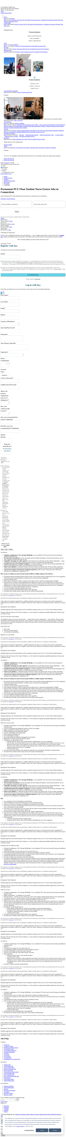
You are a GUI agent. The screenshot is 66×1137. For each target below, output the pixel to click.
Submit (10, 549)
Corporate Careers (8, 1046)
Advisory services (40, 132)
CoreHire (52, 126)
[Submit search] (17, 1099)
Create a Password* (7, 378)
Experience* (4, 352)
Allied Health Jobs (8, 1066)
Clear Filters (17, 215)
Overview (13, 20)
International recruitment (15, 132)
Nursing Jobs (7, 1064)
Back (5, 18)
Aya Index (6, 1092)
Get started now (33, 275)
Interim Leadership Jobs (10, 1069)
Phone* (3, 315)
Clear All (6, 162)
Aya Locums (7, 1056)
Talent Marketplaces (9, 1087)
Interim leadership (53, 130)
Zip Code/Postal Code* (8, 328)
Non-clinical (45, 130)
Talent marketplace (17, 139)
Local (5, 43)
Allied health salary (38, 24)
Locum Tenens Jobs (9, 1067)
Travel (5, 17)
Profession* (4, 334)
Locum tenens (32, 130)
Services (6, 129)
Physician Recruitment (9, 1090)
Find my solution (32, 139)
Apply (5, 1101)
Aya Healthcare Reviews (10, 1050)
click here (11, 595)
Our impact (26, 147)
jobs (10, 221)
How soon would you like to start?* (5, 409)
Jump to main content (6, 13)
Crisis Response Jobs (9, 1073)
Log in (2, 1101)
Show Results (4, 173)
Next (6, 549)
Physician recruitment (9, 133)
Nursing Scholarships (9, 1052)
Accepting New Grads (8, 172)
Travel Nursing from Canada (11, 1072)
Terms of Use (38, 262)
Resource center (41, 139)
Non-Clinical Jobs (8, 1070)
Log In (2, 292)
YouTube (6, 1110)
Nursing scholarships (9, 21)
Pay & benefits (26, 20)
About (5, 146)
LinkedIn (6, 1108)
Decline (55, 1130)
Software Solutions (9, 1086)
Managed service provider (28, 132)
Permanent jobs (8, 50)
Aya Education (7, 1057)
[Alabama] (5, 375)
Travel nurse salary (35, 20)
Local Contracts (14, 44)
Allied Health (7, 23)
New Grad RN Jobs (9, 1075)
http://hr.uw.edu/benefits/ (10, 864)
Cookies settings (29, 1130)
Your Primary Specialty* (8, 343)
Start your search (18, 120)
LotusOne (33, 124)
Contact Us (7, 1044)
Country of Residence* (8, 321)
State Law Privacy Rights (36, 1114)
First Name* (4, 295)
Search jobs (20, 20)
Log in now (37, 279)
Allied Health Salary (9, 1080)
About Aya (13, 147)
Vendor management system (47, 135)
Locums (6, 91)
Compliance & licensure (47, 20)
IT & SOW (39, 130)
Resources (6, 138)
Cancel (10, 173)
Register (47, 49)
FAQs (16, 21)
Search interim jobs (27, 92)
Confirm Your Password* (8, 384)
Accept (42, 1130)
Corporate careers (33, 147)
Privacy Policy (20, 1126)
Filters (3, 218)
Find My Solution (8, 1093)
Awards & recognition (50, 147)
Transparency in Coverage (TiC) (12, 1059)
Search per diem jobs (22, 49)
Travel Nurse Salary (9, 1079)
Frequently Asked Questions (8, 198)
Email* (3, 254)
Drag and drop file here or (7, 447)
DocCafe (15, 127)
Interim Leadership (13, 91)
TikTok (6, 1111)
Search (17, 211)
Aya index (24, 139)
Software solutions (19, 123)
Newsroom (41, 147)
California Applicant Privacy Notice (24, 262)
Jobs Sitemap (7, 1077)
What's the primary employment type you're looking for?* (5, 395)
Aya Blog (6, 1053)
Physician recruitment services (27, 136)
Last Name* (4, 302)
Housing (55, 20)
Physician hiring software (31, 135)
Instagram (6, 1107)
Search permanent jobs (26, 52)
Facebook (6, 1106)
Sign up (12, 158)
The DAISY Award (9, 1049)
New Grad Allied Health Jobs (11, 1076)
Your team (60, 20)
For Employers (7, 122)
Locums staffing (59, 135)
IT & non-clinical (24, 46)
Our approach (19, 147)
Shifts (29, 126)
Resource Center (8, 1095)
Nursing (12, 18)
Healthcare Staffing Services (11, 1047)
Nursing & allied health (23, 130)
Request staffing (8, 144)
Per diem (6, 47)
